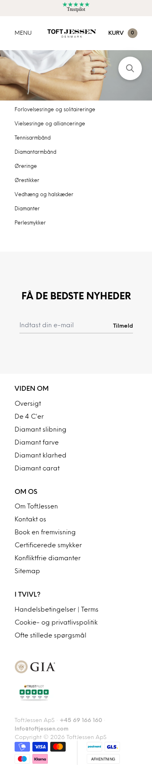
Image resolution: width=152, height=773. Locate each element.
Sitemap (27, 571)
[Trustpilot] (76, 693)
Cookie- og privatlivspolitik (56, 623)
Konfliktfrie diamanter (48, 558)
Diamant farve (37, 443)
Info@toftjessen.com (42, 729)
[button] (130, 68)
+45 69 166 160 (81, 721)
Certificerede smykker (48, 545)
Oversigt (28, 404)
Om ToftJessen (36, 507)
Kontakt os (30, 520)
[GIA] (76, 666)
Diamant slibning (40, 430)
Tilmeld (123, 326)
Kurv (121, 33)
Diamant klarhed (40, 456)
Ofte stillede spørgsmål (50, 636)
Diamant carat (37, 469)
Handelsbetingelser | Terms (56, 610)
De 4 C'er (29, 417)
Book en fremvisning (45, 532)
